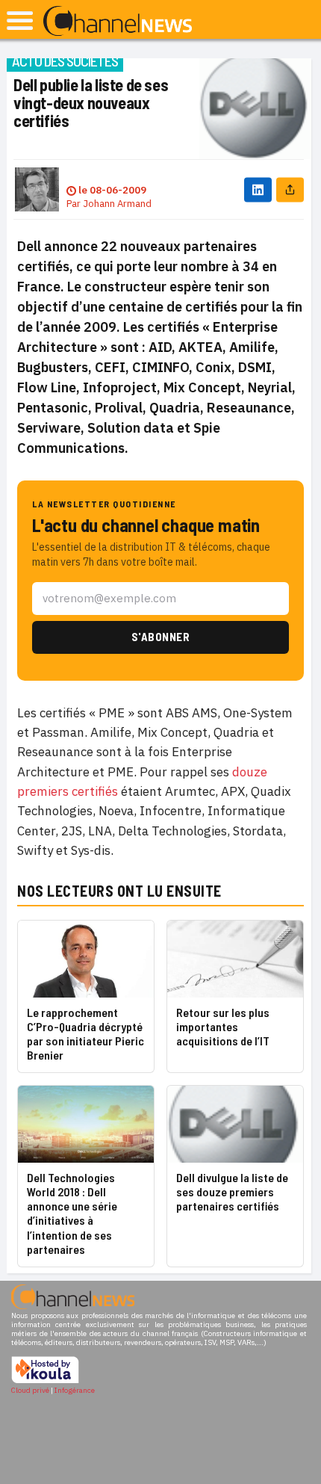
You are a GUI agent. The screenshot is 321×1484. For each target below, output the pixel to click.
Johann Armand (117, 203)
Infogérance (74, 1390)
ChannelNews (117, 21)
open (20, 20)
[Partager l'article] (290, 189)
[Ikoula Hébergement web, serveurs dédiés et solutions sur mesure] (45, 1381)
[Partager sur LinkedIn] (258, 189)
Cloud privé (30, 1390)
